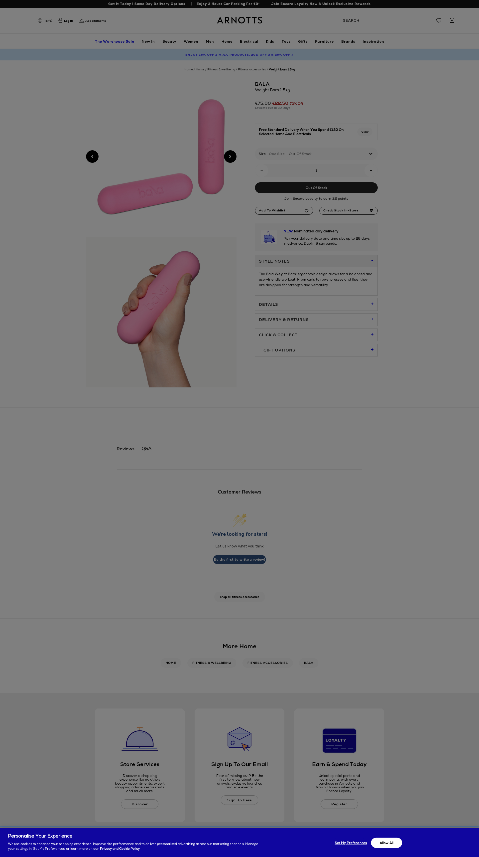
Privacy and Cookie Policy (120, 849)
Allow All (386, 843)
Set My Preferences (351, 843)
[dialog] (239, 842)
